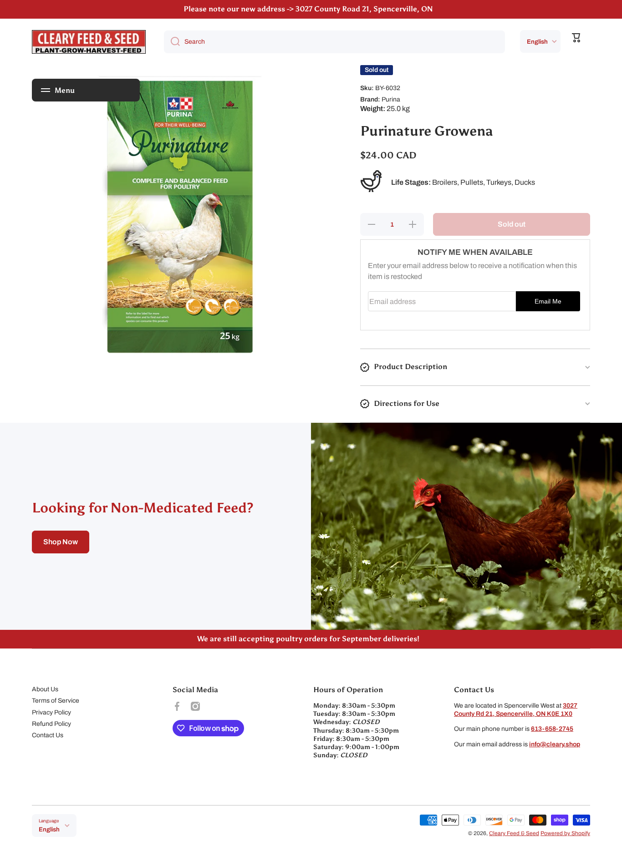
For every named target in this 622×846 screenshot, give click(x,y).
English (537, 41)
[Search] (172, 41)
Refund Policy (51, 723)
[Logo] (89, 42)
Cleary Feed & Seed (514, 833)
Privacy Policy (51, 712)
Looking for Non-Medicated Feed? (143, 508)
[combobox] (334, 41)
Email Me (548, 301)
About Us (45, 689)
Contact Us (47, 735)
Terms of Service (55, 700)
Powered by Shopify (565, 833)
